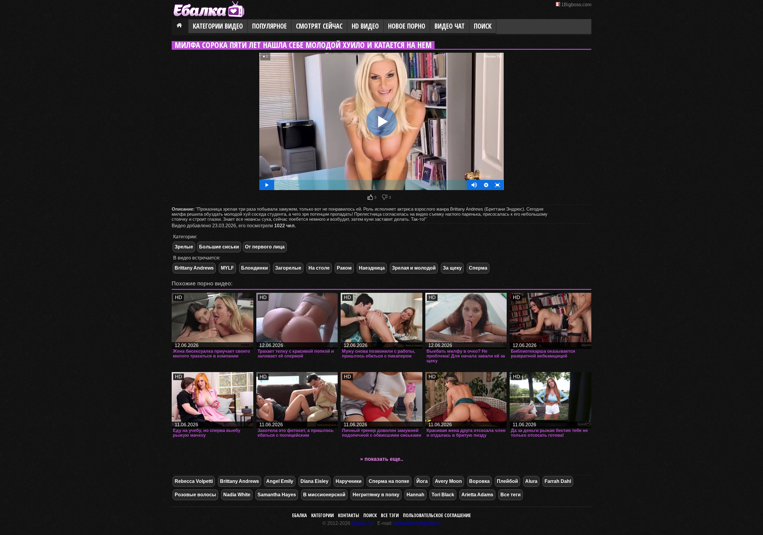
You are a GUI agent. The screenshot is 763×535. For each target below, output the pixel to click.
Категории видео (218, 26)
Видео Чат (450, 26)
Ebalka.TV (362, 523)
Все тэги (390, 515)
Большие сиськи (219, 246)
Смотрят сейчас (319, 26)
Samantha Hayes (277, 494)
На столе (319, 267)
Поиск (482, 26)
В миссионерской (324, 494)
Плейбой (507, 481)
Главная (180, 26)
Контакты (348, 515)
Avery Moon (448, 481)
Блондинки (254, 267)
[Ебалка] (209, 16)
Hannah (415, 494)
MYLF (227, 267)
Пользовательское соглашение (437, 515)
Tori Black (443, 494)
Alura (531, 481)
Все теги (510, 494)
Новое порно (406, 26)
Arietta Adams (477, 494)
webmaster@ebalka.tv (417, 523)
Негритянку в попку (376, 494)
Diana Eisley (314, 481)
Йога (422, 481)
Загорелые (288, 267)
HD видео (365, 26)
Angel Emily (279, 481)
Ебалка (299, 515)
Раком (344, 267)
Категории (322, 515)
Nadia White (236, 494)
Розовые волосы (195, 494)
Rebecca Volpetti (194, 481)
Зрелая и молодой (414, 267)
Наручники (349, 481)
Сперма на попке (389, 481)
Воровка (479, 481)
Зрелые (184, 246)
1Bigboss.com (576, 4)
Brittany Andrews (194, 267)
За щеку (452, 267)
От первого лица (265, 246)
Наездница (372, 267)
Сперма (478, 267)
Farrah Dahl (558, 481)
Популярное (269, 26)
